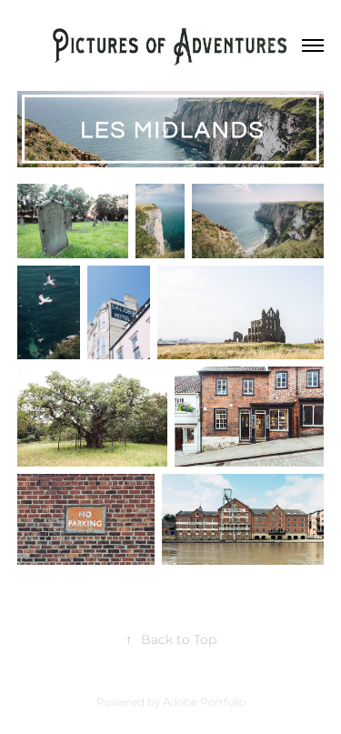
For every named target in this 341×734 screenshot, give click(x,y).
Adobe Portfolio (204, 702)
